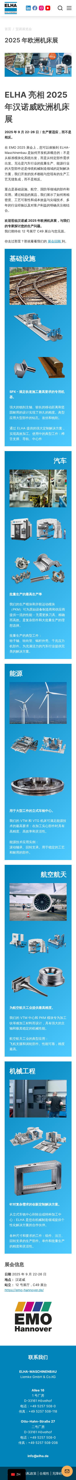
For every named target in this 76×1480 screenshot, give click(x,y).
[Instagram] (41, 8)
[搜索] (60, 8)
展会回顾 (55, 241)
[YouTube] (47, 8)
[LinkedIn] (28, 8)
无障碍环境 (60, 1473)
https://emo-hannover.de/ (24, 1290)
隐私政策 (30, 1473)
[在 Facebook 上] (34, 8)
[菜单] (69, 8)
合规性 (44, 1473)
